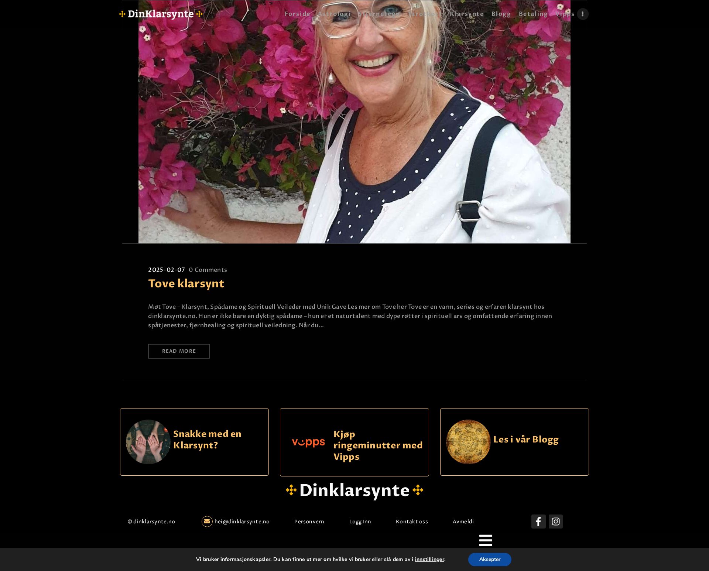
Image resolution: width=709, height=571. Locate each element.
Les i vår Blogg (526, 440)
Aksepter (489, 559)
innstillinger (429, 559)
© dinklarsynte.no (151, 521)
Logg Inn (360, 521)
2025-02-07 (166, 270)
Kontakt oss (412, 521)
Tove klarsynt (186, 284)
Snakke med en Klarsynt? (207, 440)
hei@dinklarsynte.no (242, 521)
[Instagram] (556, 521)
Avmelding (466, 521)
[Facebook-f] (538, 521)
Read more (179, 351)
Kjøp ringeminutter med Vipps (378, 445)
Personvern (309, 521)
